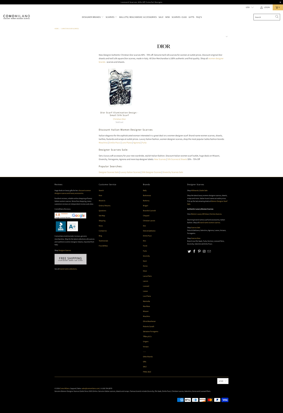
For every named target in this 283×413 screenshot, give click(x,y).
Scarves (110, 17)
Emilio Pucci (114, 142)
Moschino (103, 142)
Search (101, 190)
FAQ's (199, 17)
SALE (145, 366)
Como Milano (65, 388)
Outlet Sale (204, 190)
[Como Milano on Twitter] (189, 251)
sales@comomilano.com (90, 388)
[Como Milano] (16, 17)
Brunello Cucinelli (149, 210)
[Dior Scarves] (163, 49)
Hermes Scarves (216, 214)
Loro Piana (127, 142)
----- (144, 351)
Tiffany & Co (147, 336)
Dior (144, 226)
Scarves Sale (195, 227)
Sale (161, 17)
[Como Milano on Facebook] (194, 251)
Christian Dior (119, 119)
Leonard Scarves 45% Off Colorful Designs (141, 2)
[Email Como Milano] (209, 251)
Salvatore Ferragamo (150, 331)
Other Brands (148, 356)
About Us (102, 200)
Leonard (146, 286)
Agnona (136, 142)
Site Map (102, 215)
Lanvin (145, 281)
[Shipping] (71, 264)
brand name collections (68, 269)
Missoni (146, 311)
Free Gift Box (103, 246)
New (167, 17)
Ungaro (145, 341)
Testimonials (103, 241)
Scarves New (195, 238)
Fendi (145, 246)
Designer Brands (91, 17)
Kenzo (145, 266)
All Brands (195, 190)
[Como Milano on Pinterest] (199, 251)
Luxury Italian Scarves (130, 172)
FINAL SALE (147, 372)
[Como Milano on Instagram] (204, 251)
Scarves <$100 (179, 17)
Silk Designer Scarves (151, 172)
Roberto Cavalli (148, 326)
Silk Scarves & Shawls (177, 159)
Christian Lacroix (149, 220)
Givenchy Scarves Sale (173, 172)
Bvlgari (145, 205)
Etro (144, 241)
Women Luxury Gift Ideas (200, 214)
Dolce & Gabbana (149, 231)
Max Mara (146, 306)
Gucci (145, 261)
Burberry (146, 200)
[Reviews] (66, 231)
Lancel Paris (147, 276)
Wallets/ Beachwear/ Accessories (138, 17)
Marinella (146, 301)
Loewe (145, 291)
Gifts (191, 17)
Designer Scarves (65, 250)
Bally (145, 190)
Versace (146, 346)
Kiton (145, 271)
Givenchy (146, 256)
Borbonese (147, 195)
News (101, 226)
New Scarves (160, 159)
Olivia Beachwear (149, 321)
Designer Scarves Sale (109, 172)
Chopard (146, 215)
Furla (144, 142)
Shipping (102, 220)
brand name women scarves (209, 222)
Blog (100, 236)
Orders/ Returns (104, 205)
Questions (102, 210)
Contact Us (103, 231)
